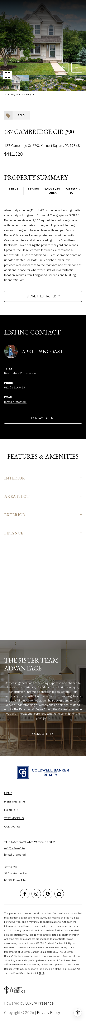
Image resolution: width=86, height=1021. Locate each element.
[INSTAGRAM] (36, 893)
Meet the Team (14, 801)
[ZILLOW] (59, 893)
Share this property (43, 296)
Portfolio (11, 810)
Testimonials (14, 818)
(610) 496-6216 (14, 848)
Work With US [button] (43, 734)
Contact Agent (43, 418)
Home (8, 793)
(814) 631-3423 (14, 387)
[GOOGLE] (47, 893)
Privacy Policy (48, 1012)
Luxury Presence (39, 1003)
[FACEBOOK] (24, 893)
